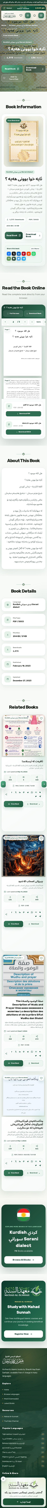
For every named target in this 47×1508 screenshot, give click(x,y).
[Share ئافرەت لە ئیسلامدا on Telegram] (40, 796)
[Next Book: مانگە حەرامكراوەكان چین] (44, 784)
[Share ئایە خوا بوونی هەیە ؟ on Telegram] (24, 259)
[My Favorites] (21, 15)
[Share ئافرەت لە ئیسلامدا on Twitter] (36, 796)
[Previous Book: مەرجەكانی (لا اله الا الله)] (3, 784)
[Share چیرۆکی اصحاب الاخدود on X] (15, 912)
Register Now (22, 1334)
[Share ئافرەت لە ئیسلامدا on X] (15, 792)
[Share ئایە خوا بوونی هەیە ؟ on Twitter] (19, 259)
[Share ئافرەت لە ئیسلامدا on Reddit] (28, 792)
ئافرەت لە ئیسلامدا (32, 761)
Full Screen (14, 313)
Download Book (31, 69)
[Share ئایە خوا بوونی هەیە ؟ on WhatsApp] (34, 254)
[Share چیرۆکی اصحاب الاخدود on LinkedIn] (20, 912)
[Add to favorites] (41, 718)
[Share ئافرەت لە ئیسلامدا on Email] (36, 792)
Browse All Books (22, 1260)
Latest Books (9, 1403)
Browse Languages (11, 1394)
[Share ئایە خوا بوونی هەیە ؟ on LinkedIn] (19, 254)
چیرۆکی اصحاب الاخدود (30, 881)
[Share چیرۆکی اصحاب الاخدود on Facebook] (11, 912)
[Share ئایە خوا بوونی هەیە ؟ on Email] (9, 259)
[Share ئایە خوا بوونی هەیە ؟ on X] (14, 254)
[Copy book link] (14, 259)
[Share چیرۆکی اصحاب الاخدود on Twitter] (36, 916)
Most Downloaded (11, 1399)
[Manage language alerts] (34, 15)
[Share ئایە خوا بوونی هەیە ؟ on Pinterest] (24, 254)
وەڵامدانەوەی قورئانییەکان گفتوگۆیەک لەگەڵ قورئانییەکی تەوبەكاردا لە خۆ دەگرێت (26, 1124)
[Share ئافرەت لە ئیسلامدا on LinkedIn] (20, 792)
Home (3, 25)
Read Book (10, 69)
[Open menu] (41, 15)
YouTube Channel (11, 1421)
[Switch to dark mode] (28, 15)
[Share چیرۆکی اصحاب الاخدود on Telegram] (40, 916)
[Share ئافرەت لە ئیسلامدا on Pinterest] (24, 792)
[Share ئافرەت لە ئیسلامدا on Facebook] (11, 792)
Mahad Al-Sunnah (11, 1416)
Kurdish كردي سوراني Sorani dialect (23, 25)
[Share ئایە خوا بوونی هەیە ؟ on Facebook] (9, 254)
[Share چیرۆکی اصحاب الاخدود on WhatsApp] (32, 912)
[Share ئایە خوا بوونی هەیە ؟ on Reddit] (29, 254)
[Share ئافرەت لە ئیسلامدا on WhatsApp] (32, 792)
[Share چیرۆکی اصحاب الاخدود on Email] (36, 912)
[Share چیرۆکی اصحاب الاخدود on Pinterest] (24, 912)
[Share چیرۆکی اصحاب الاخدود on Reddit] (28, 912)
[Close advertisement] (3, 1478)
